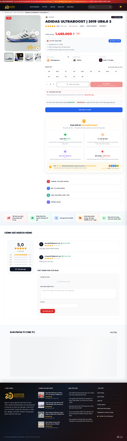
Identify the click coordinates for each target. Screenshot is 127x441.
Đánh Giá (61, 7)
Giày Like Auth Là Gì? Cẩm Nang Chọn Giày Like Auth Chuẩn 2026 (81, 407)
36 (49, 71)
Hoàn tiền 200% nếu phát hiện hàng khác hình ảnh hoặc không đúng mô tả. (65, 143)
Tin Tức (44, 7)
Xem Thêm (113, 332)
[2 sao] (46, 281)
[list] (101, 26)
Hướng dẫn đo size (116, 67)
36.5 (57, 71)
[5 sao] (54, 281)
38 (74, 71)
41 (116, 71)
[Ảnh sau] (37, 33)
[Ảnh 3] (29, 57)
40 (99, 71)
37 (66, 71)
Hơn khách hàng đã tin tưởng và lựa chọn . (75, 166)
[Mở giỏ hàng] (120, 7)
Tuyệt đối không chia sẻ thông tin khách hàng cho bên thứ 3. (65, 159)
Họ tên (42, 302)
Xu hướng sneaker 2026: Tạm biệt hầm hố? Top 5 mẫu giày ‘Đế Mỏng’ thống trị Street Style (81, 413)
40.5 (107, 71)
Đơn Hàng (70, 7)
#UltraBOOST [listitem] (103, 26)
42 (49, 76)
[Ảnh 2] (19, 57)
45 (82, 76)
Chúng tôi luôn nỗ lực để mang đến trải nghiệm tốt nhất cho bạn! (70, 168)
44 (74, 76)
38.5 (82, 71)
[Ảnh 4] (39, 57)
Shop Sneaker (34, 7)
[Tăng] (53, 84)
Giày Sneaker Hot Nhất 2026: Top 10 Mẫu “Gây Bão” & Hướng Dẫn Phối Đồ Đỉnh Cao (81, 420)
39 (91, 71)
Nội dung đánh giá (47, 286)
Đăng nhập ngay (89, 95)
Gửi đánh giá (47, 311)
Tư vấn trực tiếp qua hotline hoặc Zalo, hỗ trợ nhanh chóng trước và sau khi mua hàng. (102, 143)
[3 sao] (48, 281)
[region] (23, 33)
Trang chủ (8, 12)
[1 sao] (43, 281)
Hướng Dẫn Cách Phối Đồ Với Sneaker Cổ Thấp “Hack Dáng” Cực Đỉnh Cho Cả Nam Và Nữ (81, 400)
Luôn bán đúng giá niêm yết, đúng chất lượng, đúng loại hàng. (103, 159)
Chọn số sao (45, 277)
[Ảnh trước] (8, 33)
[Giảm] (47, 84)
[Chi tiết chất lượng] (68, 57)
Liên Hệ (52, 7)
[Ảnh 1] (8, 57)
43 (66, 76)
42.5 (57, 76)
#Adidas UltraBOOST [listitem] (92, 26)
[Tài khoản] (116, 7)
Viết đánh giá (21, 269)
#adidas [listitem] (82, 26)
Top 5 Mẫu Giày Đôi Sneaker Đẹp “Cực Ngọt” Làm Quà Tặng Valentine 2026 (81, 393)
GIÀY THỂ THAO (19, 12)
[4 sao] (51, 281)
